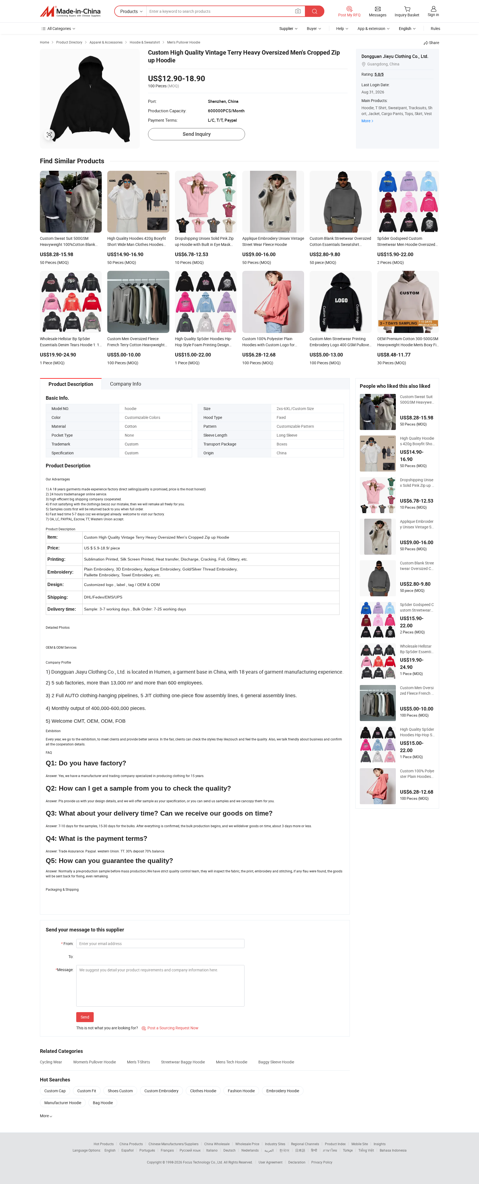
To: (70, 956)
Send (85, 1017)
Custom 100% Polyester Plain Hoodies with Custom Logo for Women (417, 773)
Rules (435, 28)
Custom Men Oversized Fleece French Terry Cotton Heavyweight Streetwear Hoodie (417, 690)
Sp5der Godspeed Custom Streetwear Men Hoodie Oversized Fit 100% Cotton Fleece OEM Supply (417, 607)
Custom (131, 444)
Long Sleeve (287, 435)
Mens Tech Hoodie (231, 1062)
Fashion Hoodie (241, 1090)
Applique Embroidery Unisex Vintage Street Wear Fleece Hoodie (417, 524)
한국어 (284, 1150)
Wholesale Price (247, 1144)
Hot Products (104, 1144)
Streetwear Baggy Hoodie (183, 1062)
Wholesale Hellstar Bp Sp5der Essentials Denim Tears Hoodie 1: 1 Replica (417, 649)
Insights (380, 1144)
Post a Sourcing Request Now (170, 1027)
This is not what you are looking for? (107, 1027)
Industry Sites (275, 1144)
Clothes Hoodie (203, 1090)
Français (167, 1150)
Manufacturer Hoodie (62, 1102)
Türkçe (348, 1150)
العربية (269, 1150)
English (110, 1150)
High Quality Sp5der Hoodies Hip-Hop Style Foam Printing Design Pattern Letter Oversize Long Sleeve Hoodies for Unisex (417, 732)
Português (147, 1150)
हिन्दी (314, 1150)
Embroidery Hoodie (282, 1090)
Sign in (433, 14)
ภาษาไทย (330, 1150)
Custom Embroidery (161, 1090)
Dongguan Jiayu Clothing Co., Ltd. (394, 56)
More (365, 120)
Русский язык (190, 1150)
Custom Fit (86, 1090)
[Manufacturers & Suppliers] (70, 11)
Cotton (131, 426)
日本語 (300, 1150)
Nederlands (250, 1150)
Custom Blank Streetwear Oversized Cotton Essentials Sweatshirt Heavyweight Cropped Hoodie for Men (417, 565)
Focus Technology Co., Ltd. (203, 1162)
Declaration (296, 1162)
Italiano (212, 1150)
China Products (131, 1144)
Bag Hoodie (103, 1102)
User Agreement (270, 1162)
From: (67, 943)
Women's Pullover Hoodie (94, 1062)
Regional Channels (305, 1144)
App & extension (371, 28)
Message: (64, 969)
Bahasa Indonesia (393, 1150)
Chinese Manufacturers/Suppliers (173, 1144)
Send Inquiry (197, 134)
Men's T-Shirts (138, 1062)
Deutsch (229, 1150)
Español (127, 1150)
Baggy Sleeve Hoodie (276, 1062)
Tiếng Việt (366, 1150)
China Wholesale (217, 1144)
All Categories (59, 28)
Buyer (312, 28)
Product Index (335, 1144)
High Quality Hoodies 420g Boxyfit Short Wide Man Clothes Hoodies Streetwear (417, 441)
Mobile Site (359, 1144)
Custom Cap (55, 1090)
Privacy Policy (321, 1162)
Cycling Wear (51, 1062)
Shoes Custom (120, 1090)
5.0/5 (379, 74)
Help (340, 28)
